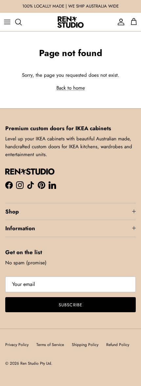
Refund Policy (117, 345)
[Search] (21, 22)
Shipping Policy (85, 345)
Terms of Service (50, 345)
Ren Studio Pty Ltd (35, 363)
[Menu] (7, 22)
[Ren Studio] (70, 22)
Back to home (70, 87)
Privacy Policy (17, 345)
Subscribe (70, 305)
